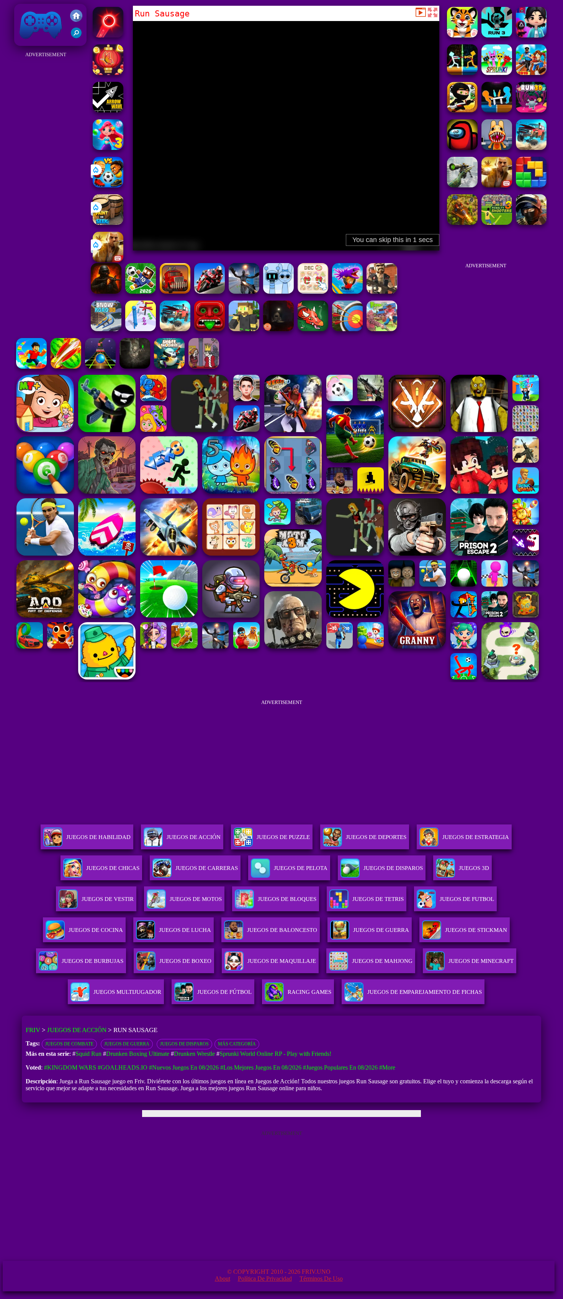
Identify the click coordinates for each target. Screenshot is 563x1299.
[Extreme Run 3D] (100, 366)
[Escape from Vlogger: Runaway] (140, 291)
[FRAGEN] (106, 291)
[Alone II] (278, 329)
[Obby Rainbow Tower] (31, 366)
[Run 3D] (531, 110)
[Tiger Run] (462, 35)
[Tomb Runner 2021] (209, 329)
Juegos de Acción (76, 1030)
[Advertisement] (46, 174)
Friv (33, 1030)
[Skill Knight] (313, 329)
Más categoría (237, 1044)
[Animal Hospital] (496, 148)
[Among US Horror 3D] (462, 148)
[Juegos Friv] (76, 16)
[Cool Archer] (347, 329)
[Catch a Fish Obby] (347, 291)
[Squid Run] (531, 35)
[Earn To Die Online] (175, 291)
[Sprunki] (496, 73)
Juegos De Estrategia (475, 837)
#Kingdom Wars (70, 1067)
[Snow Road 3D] (106, 329)
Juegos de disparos (184, 1044)
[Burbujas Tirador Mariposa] (108, 73)
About (222, 1278)
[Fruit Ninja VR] (66, 366)
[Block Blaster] (531, 185)
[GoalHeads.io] (108, 185)
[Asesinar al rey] (203, 366)
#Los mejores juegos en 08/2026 (260, 1067)
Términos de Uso (321, 1278)
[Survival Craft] (244, 329)
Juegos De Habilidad (98, 837)
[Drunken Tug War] (462, 73)
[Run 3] (496, 35)
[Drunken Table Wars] (496, 110)
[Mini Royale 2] (382, 291)
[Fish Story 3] (108, 148)
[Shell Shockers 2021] (169, 366)
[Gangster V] (108, 260)
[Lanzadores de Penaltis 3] (496, 222)
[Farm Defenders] (462, 222)
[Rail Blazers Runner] (531, 73)
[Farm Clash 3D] (382, 329)
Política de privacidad (265, 1278)
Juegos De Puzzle (283, 837)
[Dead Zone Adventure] (134, 366)
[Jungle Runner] (462, 110)
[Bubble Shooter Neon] (108, 35)
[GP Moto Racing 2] (209, 291)
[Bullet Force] (531, 222)
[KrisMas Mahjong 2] (313, 291)
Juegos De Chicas (112, 868)
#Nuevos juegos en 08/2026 (184, 1067)
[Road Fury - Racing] (531, 148)
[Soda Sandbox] (244, 291)
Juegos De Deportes (376, 837)
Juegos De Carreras (206, 868)
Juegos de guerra (126, 1044)
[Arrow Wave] (108, 110)
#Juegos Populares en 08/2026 (340, 1067)
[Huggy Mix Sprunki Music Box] (278, 291)
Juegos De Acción (194, 837)
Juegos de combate (69, 1044)
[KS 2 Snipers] (462, 185)
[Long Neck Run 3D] (140, 329)
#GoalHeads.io (122, 1067)
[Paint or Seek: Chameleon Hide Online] (108, 222)
